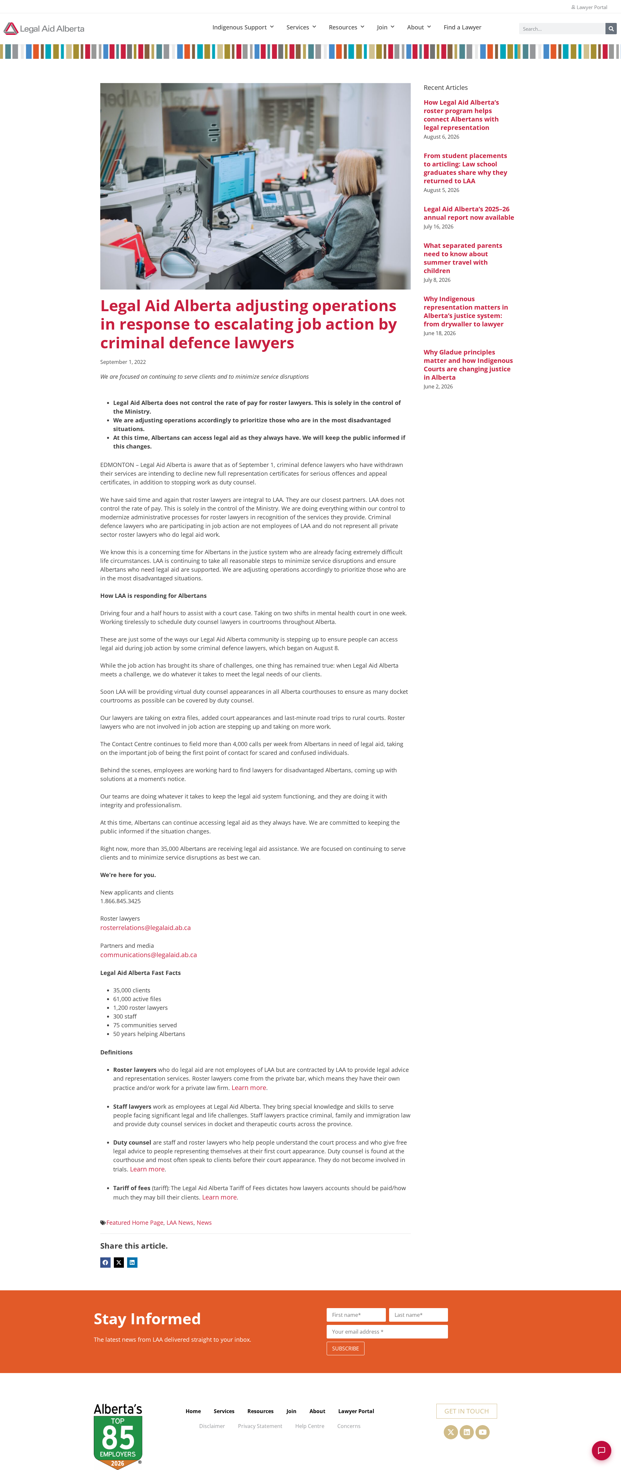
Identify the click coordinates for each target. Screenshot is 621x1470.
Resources (343, 27)
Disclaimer (212, 1426)
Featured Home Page (134, 1222)
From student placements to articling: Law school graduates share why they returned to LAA (465, 168)
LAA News (180, 1222)
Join (382, 27)
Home (193, 1411)
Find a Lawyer (463, 27)
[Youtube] (482, 1432)
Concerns (349, 1426)
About (415, 27)
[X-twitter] (451, 1432)
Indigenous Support (239, 27)
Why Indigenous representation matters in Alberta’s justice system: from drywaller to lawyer (466, 311)
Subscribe (345, 1348)
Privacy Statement (260, 1426)
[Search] (611, 28)
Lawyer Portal (356, 1411)
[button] (105, 1262)
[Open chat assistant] (601, 1450)
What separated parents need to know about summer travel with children (463, 258)
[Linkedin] (467, 1432)
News (204, 1222)
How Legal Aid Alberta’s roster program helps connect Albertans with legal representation (461, 115)
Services (298, 27)
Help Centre (309, 1426)
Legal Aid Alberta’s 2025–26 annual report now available (469, 213)
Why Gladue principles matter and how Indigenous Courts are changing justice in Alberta (468, 365)
